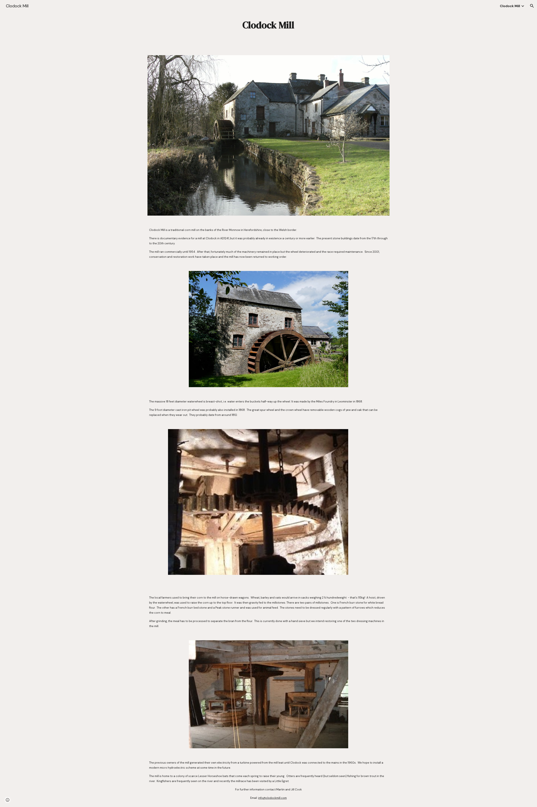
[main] (268, 25)
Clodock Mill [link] (510, 6)
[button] (532, 6)
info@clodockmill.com (272, 798)
